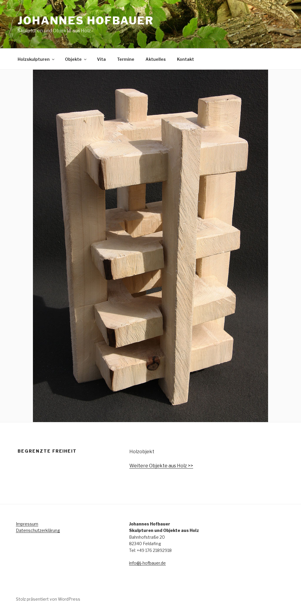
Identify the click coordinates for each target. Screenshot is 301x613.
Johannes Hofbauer (86, 20)
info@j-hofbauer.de (147, 562)
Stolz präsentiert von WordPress (48, 599)
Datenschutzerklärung (38, 530)
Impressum (27, 523)
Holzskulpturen (34, 59)
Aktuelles (156, 59)
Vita (101, 59)
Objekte (73, 59)
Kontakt (185, 59)
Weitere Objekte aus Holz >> (161, 465)
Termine (125, 59)
